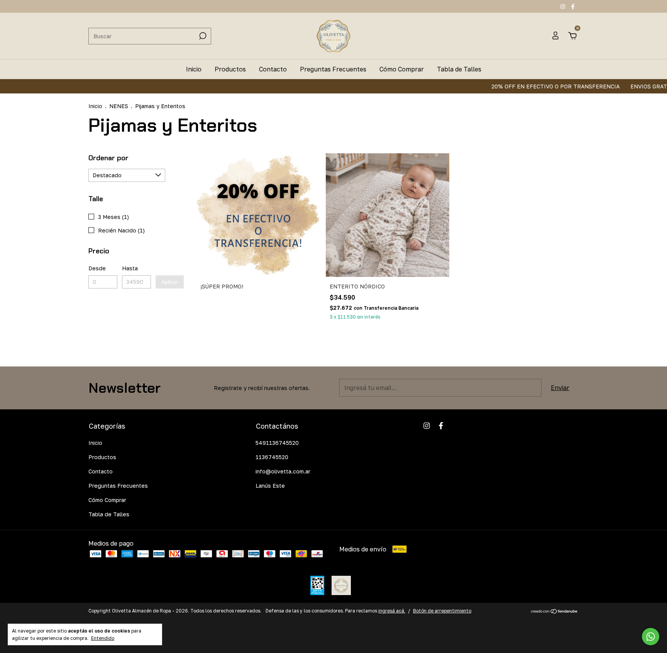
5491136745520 (277, 442)
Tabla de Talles (459, 69)
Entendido (102, 638)
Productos (230, 69)
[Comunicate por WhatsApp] (650, 636)
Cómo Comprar (401, 69)
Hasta (130, 268)
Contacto (273, 69)
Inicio (193, 69)
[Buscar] (202, 36)
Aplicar (169, 282)
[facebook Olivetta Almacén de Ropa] (573, 6)
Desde (97, 268)
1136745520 (272, 457)
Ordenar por (108, 158)
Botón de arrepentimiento (442, 611)
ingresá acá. (391, 611)
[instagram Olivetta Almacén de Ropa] (563, 6)
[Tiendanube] (554, 612)
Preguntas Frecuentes (333, 69)
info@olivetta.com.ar (283, 471)
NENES (118, 106)
